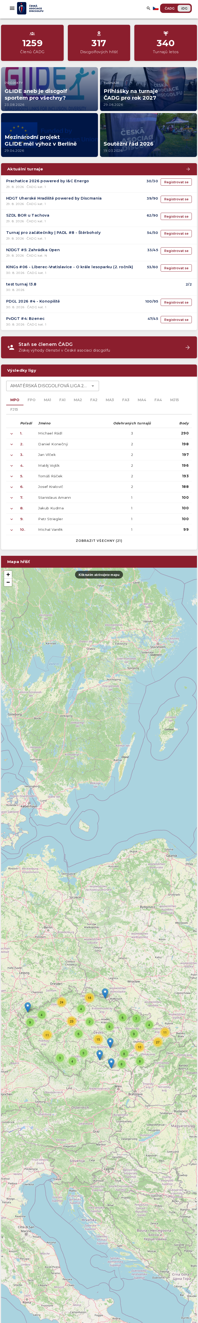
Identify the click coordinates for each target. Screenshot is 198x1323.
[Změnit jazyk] (156, 8)
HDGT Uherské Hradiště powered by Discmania (54, 198)
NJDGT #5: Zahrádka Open (33, 250)
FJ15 (14, 409)
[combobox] (52, 386)
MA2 (78, 400)
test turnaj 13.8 (21, 284)
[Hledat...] (148, 8)
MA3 (110, 400)
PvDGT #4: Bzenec (25, 318)
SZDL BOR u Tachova (27, 215)
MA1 (47, 400)
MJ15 (174, 400)
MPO (14, 400)
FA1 (62, 400)
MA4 (142, 400)
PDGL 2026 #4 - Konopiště (33, 301)
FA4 (158, 400)
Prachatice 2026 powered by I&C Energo (47, 181)
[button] (110, 1043)
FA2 (93, 400)
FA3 (125, 400)
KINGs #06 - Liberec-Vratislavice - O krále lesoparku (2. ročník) (69, 267)
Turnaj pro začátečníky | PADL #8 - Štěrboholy (53, 232)
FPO (32, 400)
